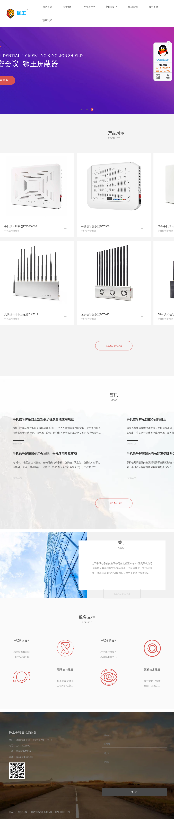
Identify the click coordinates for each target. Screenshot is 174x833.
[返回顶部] (168, 77)
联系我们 (47, 20)
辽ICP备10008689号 (61, 812)
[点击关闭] (169, 42)
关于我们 (68, 6)
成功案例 (133, 6)
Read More (114, 345)
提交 (134, 792)
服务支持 (153, 6)
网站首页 (47, 6)
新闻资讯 (110, 6)
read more (114, 503)
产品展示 (88, 6)
